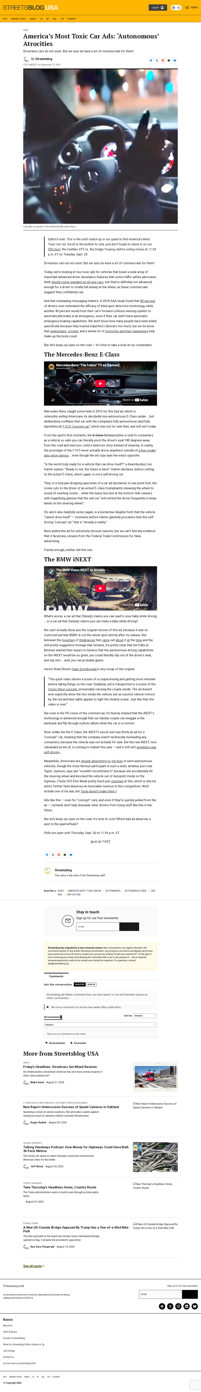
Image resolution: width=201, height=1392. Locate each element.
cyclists (73, 331)
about (120, 640)
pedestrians (58, 331)
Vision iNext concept (62, 689)
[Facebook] (162, 1306)
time (139, 640)
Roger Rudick (38, 1122)
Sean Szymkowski (84, 669)
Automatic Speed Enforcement (72, 1103)
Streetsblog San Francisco (39, 1103)
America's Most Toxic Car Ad (84, 891)
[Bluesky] (195, 1306)
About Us (7, 1325)
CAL (55, 19)
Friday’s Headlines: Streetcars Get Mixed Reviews (60, 1067)
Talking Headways (32, 1143)
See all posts (32, 1266)
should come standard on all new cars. (77, 282)
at (128, 640)
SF (47, 19)
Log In (155, 7)
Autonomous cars (135, 891)
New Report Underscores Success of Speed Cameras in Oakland (71, 1107)
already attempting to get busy (102, 761)
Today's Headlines (32, 1183)
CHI (62, 19)
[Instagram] (178, 1306)
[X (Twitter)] (170, 1306)
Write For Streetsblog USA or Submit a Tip (23, 1344)
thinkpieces (87, 640)
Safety (26, 1063)
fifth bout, (54, 249)
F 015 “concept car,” (76, 426)
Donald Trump (30, 1223)
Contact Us (8, 1357)
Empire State (18, 19)
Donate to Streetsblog (14, 1338)
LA (41, 19)
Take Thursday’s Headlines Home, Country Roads (59, 1187)
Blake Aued (37, 1082)
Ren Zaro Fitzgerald (42, 1246)
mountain (68, 640)
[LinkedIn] (186, 1306)
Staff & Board (10, 1332)
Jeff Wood (36, 1166)
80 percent (147, 301)
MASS (33, 19)
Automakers (113, 891)
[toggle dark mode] (176, 7)
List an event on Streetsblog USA (19, 1363)
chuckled (117, 781)
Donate (72, 19)
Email (81, 926)
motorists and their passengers (126, 331)
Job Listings (9, 1350)
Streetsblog (43, 59)
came (106, 640)
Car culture (74, 894)
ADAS (25, 30)
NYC (5, 19)
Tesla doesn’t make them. (98, 791)
